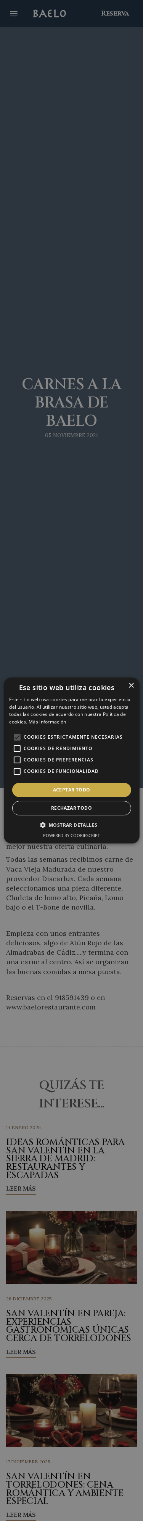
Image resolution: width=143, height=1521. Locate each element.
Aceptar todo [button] (71, 790)
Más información (47, 722)
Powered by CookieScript (71, 835)
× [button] (131, 686)
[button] (72, 825)
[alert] (71, 760)
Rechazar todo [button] (71, 808)
